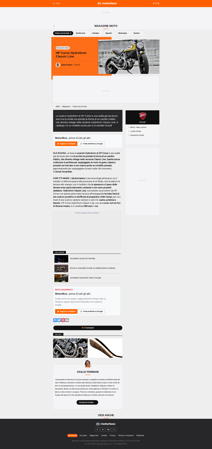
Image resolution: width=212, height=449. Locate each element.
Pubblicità (140, 435)
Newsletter (72, 435)
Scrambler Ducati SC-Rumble (82, 258)
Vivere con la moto (62, 33)
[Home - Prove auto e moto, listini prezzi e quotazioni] (107, 3)
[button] (97, 430)
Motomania (122, 33)
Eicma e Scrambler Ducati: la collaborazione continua (92, 268)
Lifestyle (95, 33)
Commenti (89, 328)
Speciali (108, 33)
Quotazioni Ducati (137, 135)
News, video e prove (138, 127)
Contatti (104, 435)
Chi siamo (83, 435)
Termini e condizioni (126, 435)
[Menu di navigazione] (56, 3)
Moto (58, 106)
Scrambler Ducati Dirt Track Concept (85, 278)
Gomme (136, 33)
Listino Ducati (135, 131)
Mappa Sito (94, 435)
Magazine (66, 106)
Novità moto (80, 33)
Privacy (112, 435)
